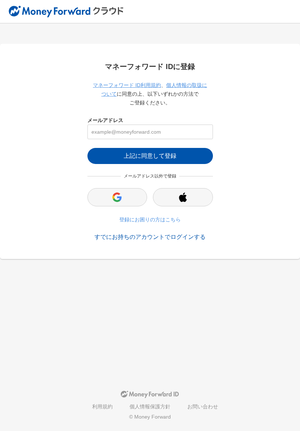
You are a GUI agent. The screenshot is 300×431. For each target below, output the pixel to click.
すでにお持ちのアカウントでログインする (150, 237)
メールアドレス (105, 120)
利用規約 (102, 406)
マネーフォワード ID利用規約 (127, 85)
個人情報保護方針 (150, 406)
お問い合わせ (202, 406)
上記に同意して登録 (150, 156)
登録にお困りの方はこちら (150, 219)
